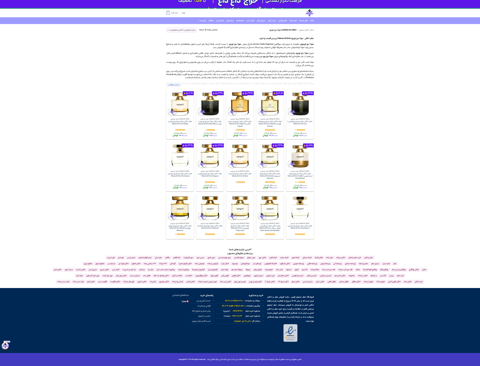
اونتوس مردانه (213, 263)
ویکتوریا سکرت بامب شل (166, 269)
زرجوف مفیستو (237, 269)
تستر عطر (272, 20)
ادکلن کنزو (91, 282)
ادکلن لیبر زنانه (225, 282)
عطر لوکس (282, 20)
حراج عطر (230, 20)
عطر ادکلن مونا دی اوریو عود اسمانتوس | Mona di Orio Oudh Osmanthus (300, 175)
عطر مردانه (303, 20)
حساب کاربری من (203, 300)
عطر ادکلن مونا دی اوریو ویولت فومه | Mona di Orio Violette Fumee (270, 123)
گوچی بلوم (214, 275)
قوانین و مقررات (203, 306)
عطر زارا (151, 269)
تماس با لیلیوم (204, 316)
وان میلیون (270, 275)
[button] (172, 13)
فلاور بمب (146, 275)
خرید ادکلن (419, 282)
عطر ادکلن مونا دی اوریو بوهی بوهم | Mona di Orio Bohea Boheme (180, 228)
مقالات (211, 20)
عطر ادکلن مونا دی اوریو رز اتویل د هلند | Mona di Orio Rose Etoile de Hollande (270, 228)
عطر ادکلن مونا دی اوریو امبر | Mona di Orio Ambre (240, 174)
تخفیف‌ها (240, 20)
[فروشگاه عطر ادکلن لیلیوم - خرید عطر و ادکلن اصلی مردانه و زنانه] (303, 13)
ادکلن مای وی (164, 282)
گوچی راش (225, 275)
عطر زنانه (293, 20)
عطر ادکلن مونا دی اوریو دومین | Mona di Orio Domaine (180, 174)
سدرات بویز (69, 269)
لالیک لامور (295, 257)
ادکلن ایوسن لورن (255, 282)
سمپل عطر (261, 20)
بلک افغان (176, 257)
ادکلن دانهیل (141, 282)
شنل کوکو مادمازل (145, 257)
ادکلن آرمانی (190, 282)
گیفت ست (250, 20)
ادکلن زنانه (408, 282)
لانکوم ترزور (88, 263)
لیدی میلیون (258, 275)
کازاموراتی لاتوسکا (198, 269)
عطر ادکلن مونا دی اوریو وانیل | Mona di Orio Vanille (180, 122)
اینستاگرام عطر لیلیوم (201, 321)
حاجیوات (352, 275)
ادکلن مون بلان (121, 275)
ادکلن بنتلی (320, 282)
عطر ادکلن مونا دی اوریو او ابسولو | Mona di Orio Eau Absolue (270, 175)
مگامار (167, 257)
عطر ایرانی (220, 20)
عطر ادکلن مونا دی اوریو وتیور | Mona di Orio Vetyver (210, 174)
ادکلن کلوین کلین (394, 282)
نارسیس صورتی (325, 275)
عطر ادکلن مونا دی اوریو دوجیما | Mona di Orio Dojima (210, 227)
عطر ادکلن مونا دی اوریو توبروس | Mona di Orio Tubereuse (240, 228)
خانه (312, 20)
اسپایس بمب (135, 275)
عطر (289, 47)
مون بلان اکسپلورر (92, 275)
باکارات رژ (189, 275)
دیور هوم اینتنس (224, 257)
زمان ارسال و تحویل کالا (201, 311)
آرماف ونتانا (315, 269)
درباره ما (203, 20)
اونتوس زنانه (199, 263)
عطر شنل (158, 257)
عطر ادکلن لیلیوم (306, 30)
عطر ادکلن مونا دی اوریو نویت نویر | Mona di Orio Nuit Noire (210, 122)
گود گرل (173, 263)
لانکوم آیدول (99, 263)
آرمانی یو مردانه (177, 282)
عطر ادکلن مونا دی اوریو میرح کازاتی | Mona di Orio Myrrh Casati (240, 123)
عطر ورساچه (363, 263)
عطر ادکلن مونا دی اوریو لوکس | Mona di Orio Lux (300, 122)
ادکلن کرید (225, 263)
